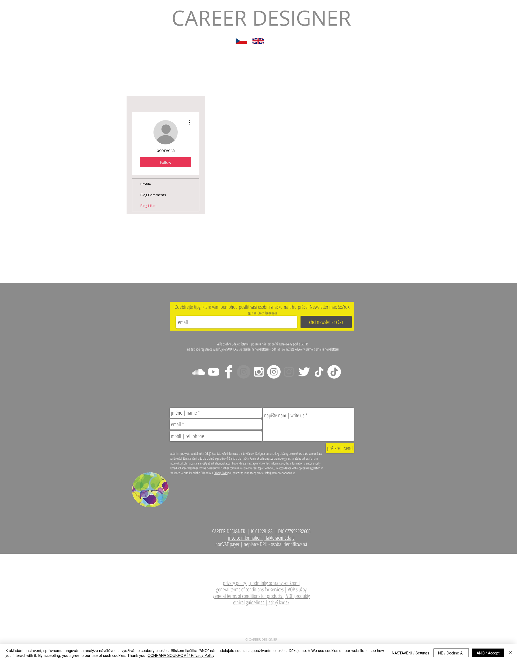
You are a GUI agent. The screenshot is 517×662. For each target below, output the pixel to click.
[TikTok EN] (319, 372)
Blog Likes (148, 205)
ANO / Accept (488, 653)
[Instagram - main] (243, 372)
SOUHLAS (232, 349)
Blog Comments (153, 194)
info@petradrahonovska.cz (279, 557)
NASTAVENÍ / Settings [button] (410, 653)
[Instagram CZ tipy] (274, 372)
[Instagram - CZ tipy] (259, 372)
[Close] (510, 653)
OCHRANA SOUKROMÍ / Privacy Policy (181, 655)
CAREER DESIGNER (263, 639)
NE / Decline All (451, 653)
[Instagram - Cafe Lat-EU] (289, 372)
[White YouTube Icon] (213, 372)
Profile (145, 184)
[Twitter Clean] (304, 372)
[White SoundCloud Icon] (198, 372)
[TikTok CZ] (334, 372)
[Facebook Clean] (228, 372)
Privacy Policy (221, 472)
